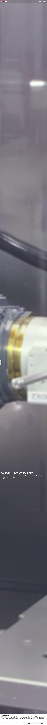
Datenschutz (0, 362)
